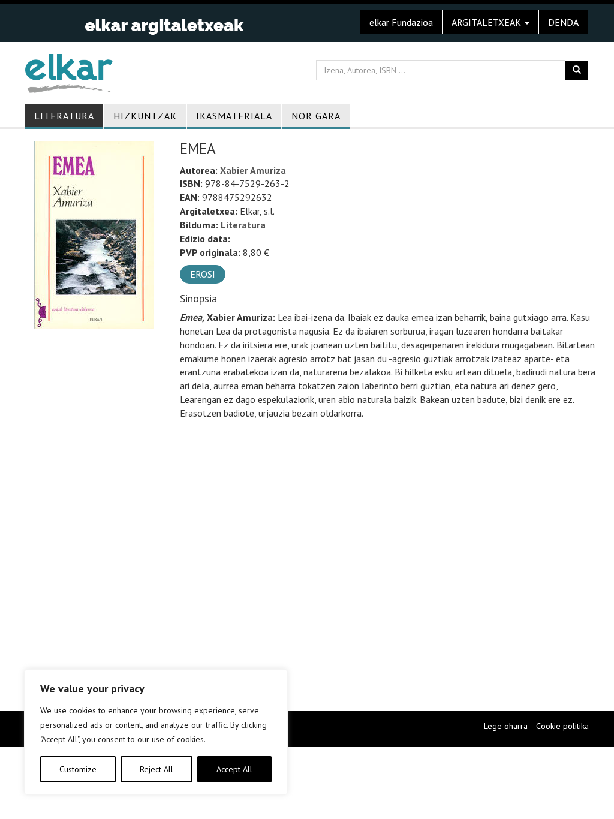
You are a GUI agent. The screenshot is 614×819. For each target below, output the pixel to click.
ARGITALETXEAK (487, 22)
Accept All (234, 769)
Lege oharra (506, 726)
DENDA (563, 22)
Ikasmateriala (234, 116)
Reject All (156, 769)
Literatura (64, 116)
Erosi (202, 274)
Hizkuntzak (145, 116)
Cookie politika (562, 726)
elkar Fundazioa (401, 22)
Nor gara (316, 116)
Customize (78, 769)
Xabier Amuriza (253, 170)
